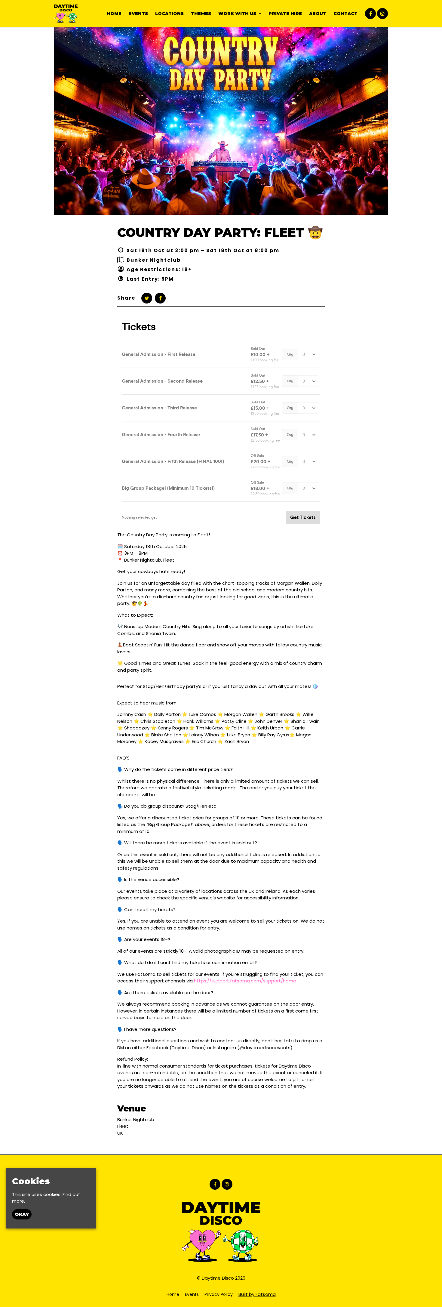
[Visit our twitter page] (146, 298)
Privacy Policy (218, 1294)
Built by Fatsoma (257, 1294)
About (317, 13)
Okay (22, 1214)
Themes (201, 13)
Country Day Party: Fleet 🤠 (220, 232)
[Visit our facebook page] (370, 14)
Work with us (237, 13)
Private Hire (285, 13)
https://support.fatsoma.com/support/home (245, 981)
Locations (169, 13)
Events (138, 13)
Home (114, 13)
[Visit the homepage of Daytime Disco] (66, 13)
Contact (345, 13)
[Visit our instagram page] (382, 14)
